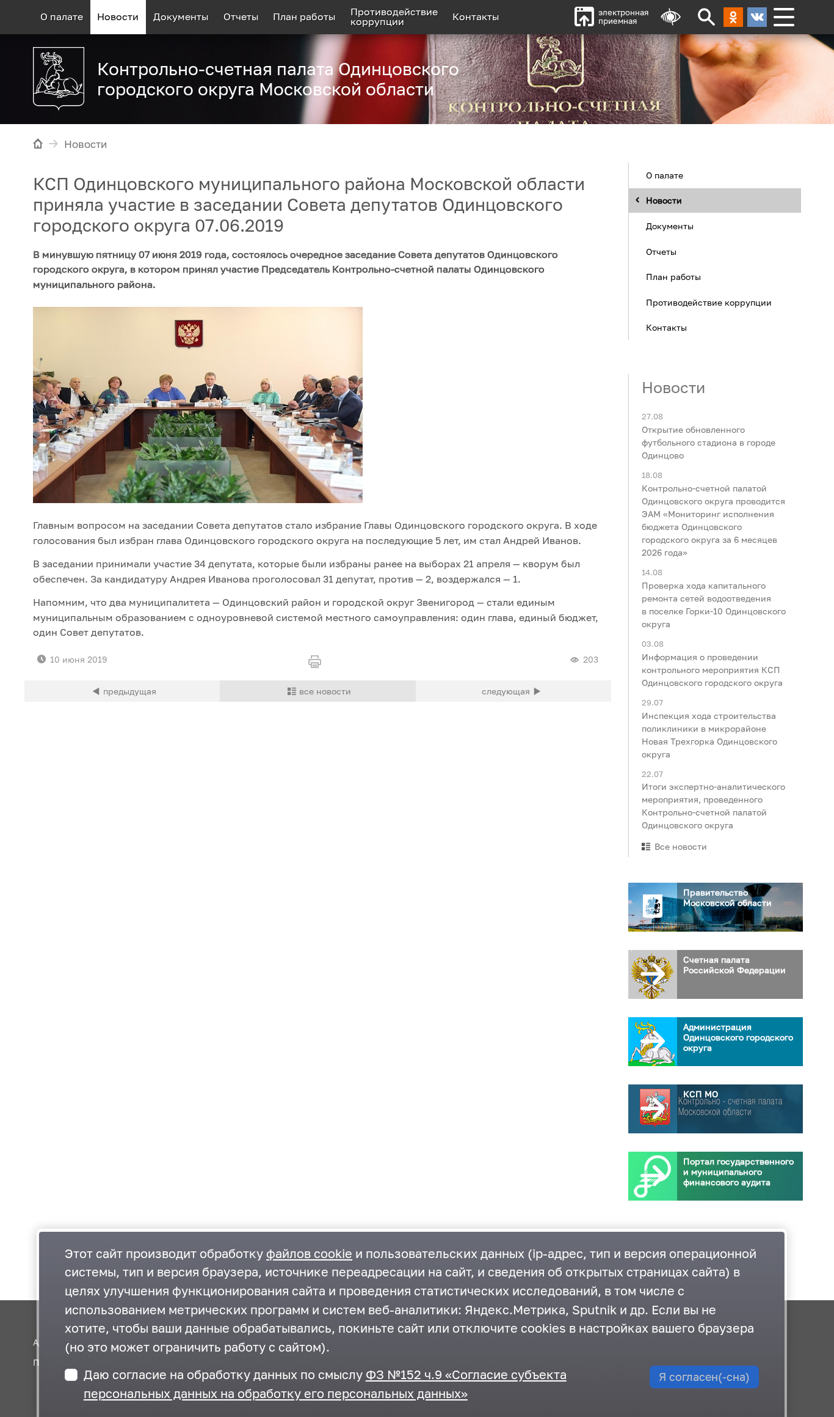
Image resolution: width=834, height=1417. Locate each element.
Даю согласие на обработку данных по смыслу (325, 1384)
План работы (304, 16)
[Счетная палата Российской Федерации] (652, 974)
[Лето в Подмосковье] (648, 73)
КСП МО (700, 1094)
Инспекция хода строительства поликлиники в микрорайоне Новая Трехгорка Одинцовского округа (709, 734)
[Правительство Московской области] (652, 907)
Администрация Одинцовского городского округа (738, 1037)
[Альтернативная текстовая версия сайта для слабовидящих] (670, 17)
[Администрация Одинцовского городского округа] (652, 1041)
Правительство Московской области (727, 897)
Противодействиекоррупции (394, 16)
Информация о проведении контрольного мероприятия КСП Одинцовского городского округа (712, 669)
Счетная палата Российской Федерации (734, 964)
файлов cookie (309, 1253)
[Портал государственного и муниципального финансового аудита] (652, 1176)
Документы (181, 16)
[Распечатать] (317, 662)
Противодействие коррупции (709, 301)
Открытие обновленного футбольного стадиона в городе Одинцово (708, 442)
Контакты (475, 16)
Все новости (681, 846)
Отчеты (241, 16)
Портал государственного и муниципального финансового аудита (738, 1171)
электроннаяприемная (623, 17)
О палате (61, 16)
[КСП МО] (652, 1108)
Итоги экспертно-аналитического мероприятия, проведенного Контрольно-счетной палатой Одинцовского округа (713, 805)
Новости (118, 16)
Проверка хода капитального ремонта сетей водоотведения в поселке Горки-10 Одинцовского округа (714, 604)
